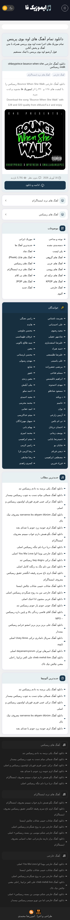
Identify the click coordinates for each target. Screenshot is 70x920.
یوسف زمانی (56, 433)
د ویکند (59, 397)
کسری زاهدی (25, 463)
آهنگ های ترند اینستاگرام (45, 200)
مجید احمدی (26, 397)
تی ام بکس (57, 421)
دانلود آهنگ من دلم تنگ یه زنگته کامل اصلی (40, 566)
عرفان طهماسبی (24, 336)
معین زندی (27, 378)
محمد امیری (26, 433)
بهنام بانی (27, 427)
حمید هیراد (57, 348)
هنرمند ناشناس (55, 318)
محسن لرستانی (24, 354)
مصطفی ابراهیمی (54, 457)
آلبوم (60, 293)
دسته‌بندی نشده (55, 245)
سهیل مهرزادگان (24, 421)
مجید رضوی (57, 330)
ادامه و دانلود (32, 185)
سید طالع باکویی (24, 342)
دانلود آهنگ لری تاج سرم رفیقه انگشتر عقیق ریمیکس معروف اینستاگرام (35, 576)
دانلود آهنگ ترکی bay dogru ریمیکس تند (41, 560)
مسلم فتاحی (56, 373)
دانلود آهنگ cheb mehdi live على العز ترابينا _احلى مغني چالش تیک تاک (36, 660)
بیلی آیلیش (27, 384)
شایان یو (58, 445)
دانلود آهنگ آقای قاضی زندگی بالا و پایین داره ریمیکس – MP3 (34, 615)
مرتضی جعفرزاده (54, 366)
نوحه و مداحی (56, 239)
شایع (30, 366)
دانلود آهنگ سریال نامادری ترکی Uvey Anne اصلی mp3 (36, 641)
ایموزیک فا (26, 89)
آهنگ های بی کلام (23, 275)
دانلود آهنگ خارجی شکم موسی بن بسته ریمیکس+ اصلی (36, 832)
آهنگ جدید (27, 287)
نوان (60, 409)
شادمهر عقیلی (55, 336)
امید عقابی (27, 409)
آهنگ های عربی (55, 263)
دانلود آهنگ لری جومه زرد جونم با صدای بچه (39, 527)
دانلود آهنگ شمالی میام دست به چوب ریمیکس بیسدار (34, 495)
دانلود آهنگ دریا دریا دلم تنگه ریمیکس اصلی (40, 547)
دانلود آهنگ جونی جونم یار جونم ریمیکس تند (40, 605)
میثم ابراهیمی (25, 439)
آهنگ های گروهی (54, 257)
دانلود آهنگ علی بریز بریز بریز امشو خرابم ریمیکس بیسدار (35, 628)
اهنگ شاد (27, 251)
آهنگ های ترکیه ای (53, 275)
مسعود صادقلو (55, 391)
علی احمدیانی (56, 324)
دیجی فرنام (57, 451)
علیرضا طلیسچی (54, 354)
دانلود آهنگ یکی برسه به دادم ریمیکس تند (41, 488)
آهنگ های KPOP (54, 281)
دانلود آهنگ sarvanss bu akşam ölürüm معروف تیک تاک (35, 517)
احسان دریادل (56, 427)
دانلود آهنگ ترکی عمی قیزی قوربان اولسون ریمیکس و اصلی (34, 504)
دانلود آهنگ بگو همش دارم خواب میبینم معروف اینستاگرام (38, 537)
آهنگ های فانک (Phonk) (20, 257)
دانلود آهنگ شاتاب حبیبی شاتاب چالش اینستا (39, 586)
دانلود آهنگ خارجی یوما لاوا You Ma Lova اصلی (37, 553)
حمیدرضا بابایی (55, 439)
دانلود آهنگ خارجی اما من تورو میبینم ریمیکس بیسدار (37, 900)
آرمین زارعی (56, 415)
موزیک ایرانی (25, 239)
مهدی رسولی (25, 360)
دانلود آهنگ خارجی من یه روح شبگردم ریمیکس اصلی (34, 592)
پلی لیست (58, 251)
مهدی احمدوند (56, 384)
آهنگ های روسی (54, 269)
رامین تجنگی (26, 318)
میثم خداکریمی (24, 415)
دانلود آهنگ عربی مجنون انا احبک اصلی (42, 599)
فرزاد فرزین (57, 463)
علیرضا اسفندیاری (54, 342)
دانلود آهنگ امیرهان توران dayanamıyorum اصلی (36, 651)
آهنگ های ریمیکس (48, 214)
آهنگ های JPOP (24, 281)
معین (29, 348)
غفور (29, 373)
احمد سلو (27, 391)
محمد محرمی (25, 403)
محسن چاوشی (25, 330)
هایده (29, 324)
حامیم (60, 403)
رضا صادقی (26, 457)
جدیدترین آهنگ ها (23, 245)
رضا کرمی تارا (25, 451)
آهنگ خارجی (56, 287)
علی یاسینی (57, 360)
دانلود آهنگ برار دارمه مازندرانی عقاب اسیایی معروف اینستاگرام (37, 841)
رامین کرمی (26, 445)
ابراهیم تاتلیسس (54, 378)
